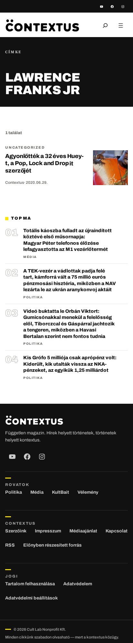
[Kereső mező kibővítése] (105, 25)
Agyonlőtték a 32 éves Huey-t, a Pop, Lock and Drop (44, 163)
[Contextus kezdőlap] (42, 25)
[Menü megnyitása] (121, 25)
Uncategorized (25, 147)
